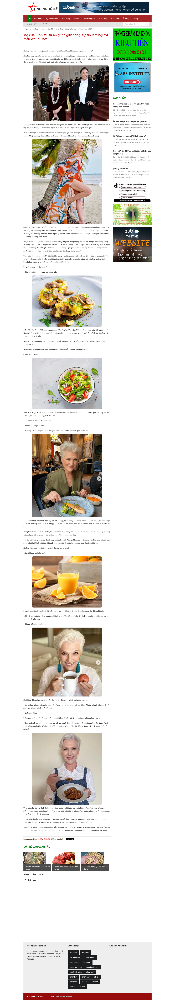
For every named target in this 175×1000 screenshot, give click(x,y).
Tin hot (95, 982)
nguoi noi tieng (76, 967)
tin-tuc (82, 987)
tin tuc (72, 987)
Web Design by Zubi (64, 996)
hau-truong (74, 962)
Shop (136, 18)
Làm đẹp (103, 18)
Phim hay (66, 18)
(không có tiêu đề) (120, 169)
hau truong (90, 957)
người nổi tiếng (76, 972)
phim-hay (86, 977)
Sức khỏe (115, 18)
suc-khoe (73, 982)
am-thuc (85, 952)
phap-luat (90, 972)
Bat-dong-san (75, 957)
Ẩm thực (126, 18)
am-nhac (73, 952)
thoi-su (85, 982)
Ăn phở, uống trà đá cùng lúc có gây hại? (130, 121)
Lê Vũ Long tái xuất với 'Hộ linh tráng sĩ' (129, 136)
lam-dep (87, 962)
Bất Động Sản (89, 18)
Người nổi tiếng (52, 18)
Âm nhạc (38, 18)
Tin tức (77, 18)
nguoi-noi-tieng (92, 967)
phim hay (73, 977)
